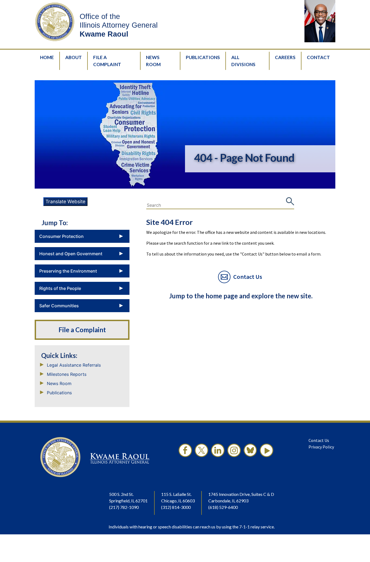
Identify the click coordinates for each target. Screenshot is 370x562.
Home (47, 57)
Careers (285, 57)
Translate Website (65, 201)
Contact (318, 57)
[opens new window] (185, 457)
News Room (153, 60)
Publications (203, 57)
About (73, 57)
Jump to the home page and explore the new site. (241, 296)
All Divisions (243, 60)
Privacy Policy (321, 447)
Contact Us (319, 440)
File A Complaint (107, 60)
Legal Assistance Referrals (74, 365)
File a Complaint (82, 330)
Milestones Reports (66, 374)
